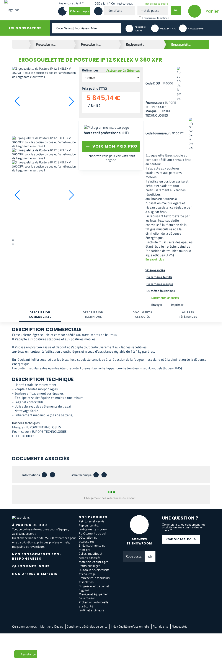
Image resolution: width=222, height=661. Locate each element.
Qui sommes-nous (24, 626)
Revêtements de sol (92, 533)
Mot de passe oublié (156, 4)
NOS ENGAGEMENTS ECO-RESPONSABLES (37, 556)
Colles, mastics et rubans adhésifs (90, 555)
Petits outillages (89, 565)
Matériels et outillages (93, 561)
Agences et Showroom (139, 541)
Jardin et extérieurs (91, 610)
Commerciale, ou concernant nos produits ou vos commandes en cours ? (184, 527)
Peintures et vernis (91, 521)
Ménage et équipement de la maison (94, 596)
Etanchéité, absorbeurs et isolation (94, 579)
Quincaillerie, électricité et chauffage (94, 571)
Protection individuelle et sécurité (93, 604)
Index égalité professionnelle (130, 626)
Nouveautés (180, 626)
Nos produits (93, 517)
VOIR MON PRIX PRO (111, 145)
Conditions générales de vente (87, 626)
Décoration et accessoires (88, 539)
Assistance (28, 654)
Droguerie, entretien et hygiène (94, 588)
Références (90, 70)
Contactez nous (25, 640)
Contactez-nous (181, 539)
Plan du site (160, 626)
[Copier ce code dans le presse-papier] (179, 83)
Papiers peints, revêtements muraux (93, 527)
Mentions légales (51, 626)
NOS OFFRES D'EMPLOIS (34, 574)
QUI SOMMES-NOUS (31, 566)
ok (150, 556)
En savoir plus (154, 259)
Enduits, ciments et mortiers (92, 547)
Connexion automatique (155, 18)
